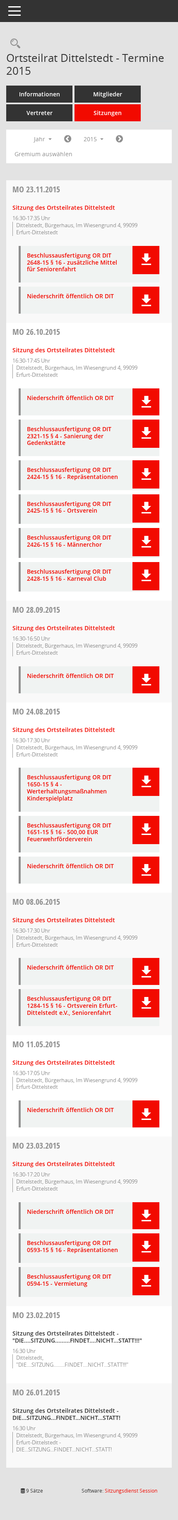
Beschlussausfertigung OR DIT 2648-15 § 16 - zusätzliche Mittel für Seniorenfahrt (72, 262)
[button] (145, 260)
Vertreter (39, 113)
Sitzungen (108, 113)
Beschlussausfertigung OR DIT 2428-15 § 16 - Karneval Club (69, 575)
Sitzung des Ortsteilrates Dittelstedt (63, 207)
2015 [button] (91, 139)
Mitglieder (107, 94)
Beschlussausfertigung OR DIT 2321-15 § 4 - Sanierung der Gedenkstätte (69, 436)
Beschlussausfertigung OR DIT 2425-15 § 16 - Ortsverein (69, 508)
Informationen (39, 94)
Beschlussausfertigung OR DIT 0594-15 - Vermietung (69, 1280)
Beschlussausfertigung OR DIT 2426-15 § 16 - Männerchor (69, 541)
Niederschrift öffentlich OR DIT (70, 296)
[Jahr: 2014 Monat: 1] (67, 139)
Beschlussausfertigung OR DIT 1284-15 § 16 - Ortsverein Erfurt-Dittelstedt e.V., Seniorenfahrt (72, 1005)
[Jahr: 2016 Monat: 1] (119, 139)
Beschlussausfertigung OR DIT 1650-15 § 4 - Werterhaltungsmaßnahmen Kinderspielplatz (69, 788)
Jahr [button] (40, 139)
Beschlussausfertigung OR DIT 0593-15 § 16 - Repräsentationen (72, 1247)
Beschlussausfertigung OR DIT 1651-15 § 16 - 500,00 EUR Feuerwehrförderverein (69, 832)
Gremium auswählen (43, 154)
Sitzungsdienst (131, 1490)
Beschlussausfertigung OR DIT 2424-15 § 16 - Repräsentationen (72, 474)
